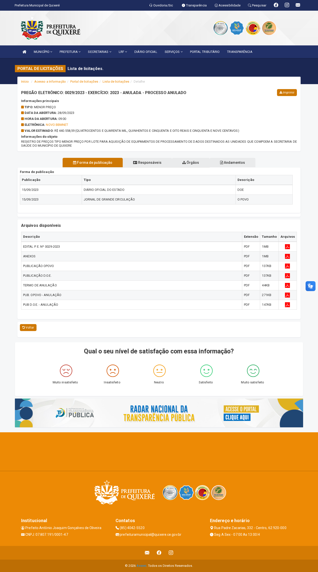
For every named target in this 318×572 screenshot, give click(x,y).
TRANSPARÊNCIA (239, 52)
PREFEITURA (69, 52)
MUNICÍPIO (42, 52)
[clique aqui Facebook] (159, 552)
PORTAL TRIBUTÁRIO (205, 52)
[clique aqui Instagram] (171, 552)
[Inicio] (24, 51)
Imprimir (288, 92)
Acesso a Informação (50, 81)
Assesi (141, 566)
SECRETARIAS (98, 52)
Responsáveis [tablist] (149, 163)
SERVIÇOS (173, 52)
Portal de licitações (84, 81)
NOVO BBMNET (57, 125)
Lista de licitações (116, 81)
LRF (122, 52)
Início (25, 81)
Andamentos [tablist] (234, 163)
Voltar (29, 327)
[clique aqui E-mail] (147, 552)
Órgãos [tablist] (192, 163)
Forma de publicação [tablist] (94, 163)
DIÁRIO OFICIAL (145, 52)
